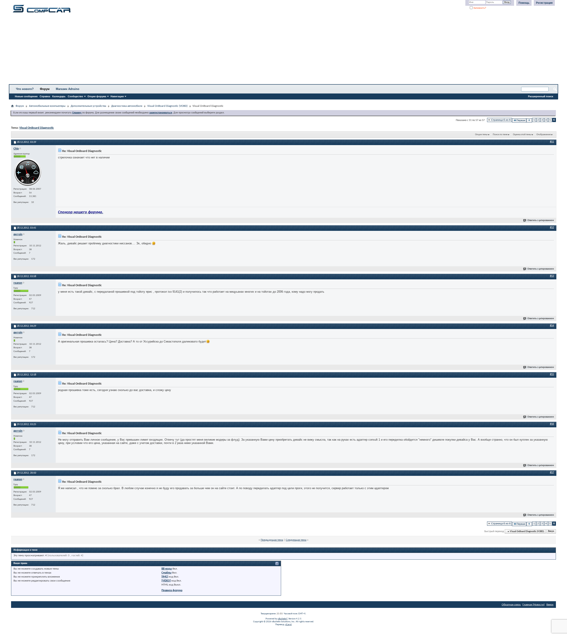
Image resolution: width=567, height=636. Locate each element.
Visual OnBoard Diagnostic (36, 128)
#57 (552, 472)
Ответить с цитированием (540, 220)
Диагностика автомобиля (126, 106)
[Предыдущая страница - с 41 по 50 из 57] (529, 120)
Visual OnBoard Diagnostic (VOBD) (167, 106)
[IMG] (164, 576)
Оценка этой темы (522, 134)
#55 (552, 374)
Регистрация (544, 2)
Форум (45, 89)
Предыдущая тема (272, 540)
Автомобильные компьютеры (47, 106)
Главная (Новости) (533, 604)
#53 (552, 276)
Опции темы (481, 134)
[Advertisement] (138, 50)
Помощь (523, 2)
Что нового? (25, 89)
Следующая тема (296, 540)
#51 (552, 141)
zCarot (288, 624)
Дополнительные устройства (88, 106)
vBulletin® (283, 619)
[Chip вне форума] (28, 172)
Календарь (59, 96)
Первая (521, 120)
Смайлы (166, 572)
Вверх (551, 531)
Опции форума (96, 96)
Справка (45, 96)
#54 (552, 325)
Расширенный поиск (540, 96)
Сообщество (75, 96)
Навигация (117, 96)
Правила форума (171, 590)
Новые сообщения (26, 96)
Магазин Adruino (67, 89)
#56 (552, 424)
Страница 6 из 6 (501, 120)
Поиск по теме (500, 134)
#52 (552, 227)
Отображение (543, 134)
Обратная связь (511, 604)
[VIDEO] (166, 580)
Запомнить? (479, 8)
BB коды (166, 568)
